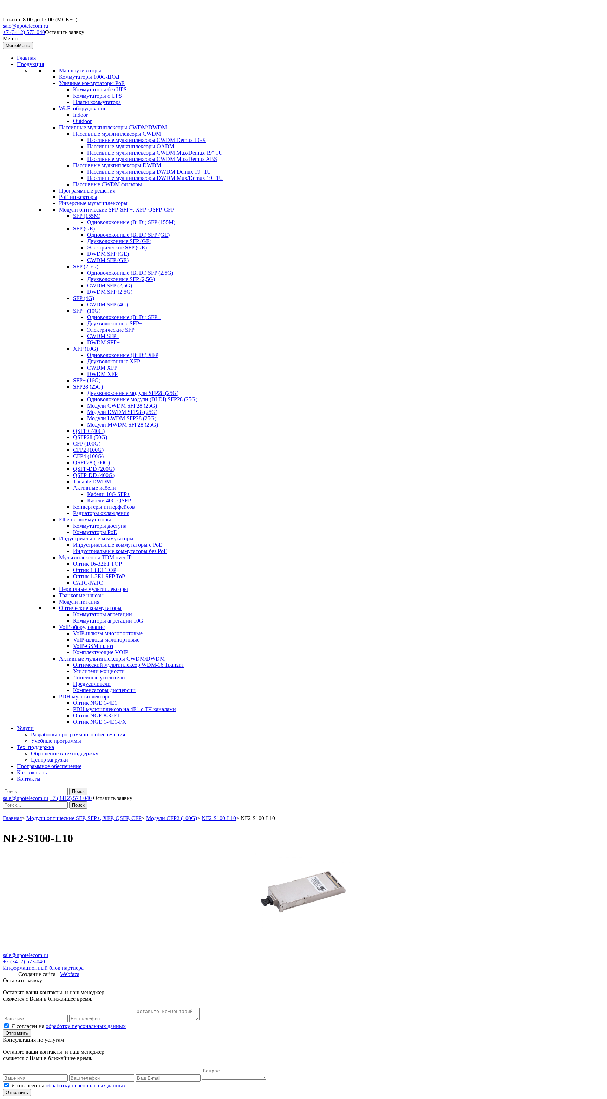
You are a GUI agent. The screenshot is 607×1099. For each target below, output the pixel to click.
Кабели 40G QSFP (109, 500)
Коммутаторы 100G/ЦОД (89, 77)
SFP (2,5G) (85, 266)
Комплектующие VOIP (100, 652)
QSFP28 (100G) (91, 463)
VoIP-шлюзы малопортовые (106, 640)
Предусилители (92, 684)
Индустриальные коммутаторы (96, 538)
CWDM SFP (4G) (107, 304)
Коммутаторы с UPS (97, 96)
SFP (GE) (84, 229)
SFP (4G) (83, 298)
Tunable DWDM (92, 482)
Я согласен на (68, 1026)
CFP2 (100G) (88, 450)
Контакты (28, 779)
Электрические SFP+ (112, 330)
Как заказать (32, 772)
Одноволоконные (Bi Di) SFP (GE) (128, 235)
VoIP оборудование (82, 627)
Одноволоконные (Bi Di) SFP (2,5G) (130, 273)
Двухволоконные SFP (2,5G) (121, 279)
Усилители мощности (99, 671)
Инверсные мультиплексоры (93, 203)
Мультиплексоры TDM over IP (95, 557)
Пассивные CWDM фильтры (107, 184)
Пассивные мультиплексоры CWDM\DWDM (113, 127)
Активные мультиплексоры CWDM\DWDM (112, 659)
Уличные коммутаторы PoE (92, 83)
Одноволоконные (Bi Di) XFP (122, 355)
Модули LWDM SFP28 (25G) (121, 418)
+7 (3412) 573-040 (24, 32)
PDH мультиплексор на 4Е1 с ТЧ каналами (124, 709)
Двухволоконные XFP (113, 361)
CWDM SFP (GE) (108, 260)
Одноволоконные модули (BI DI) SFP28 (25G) (142, 399)
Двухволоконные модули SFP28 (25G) (132, 393)
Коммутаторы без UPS (100, 89)
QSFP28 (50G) (90, 437)
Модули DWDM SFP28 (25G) (122, 412)
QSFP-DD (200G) (94, 469)
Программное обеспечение (49, 766)
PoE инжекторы (78, 197)
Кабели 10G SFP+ (108, 494)
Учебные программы (56, 741)
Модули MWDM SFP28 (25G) (122, 425)
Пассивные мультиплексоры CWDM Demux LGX (146, 140)
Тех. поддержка (35, 747)
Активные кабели (94, 488)
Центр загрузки (49, 760)
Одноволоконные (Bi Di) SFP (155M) (131, 222)
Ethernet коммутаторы (85, 519)
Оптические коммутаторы (90, 608)
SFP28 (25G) (88, 387)
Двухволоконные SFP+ (114, 323)
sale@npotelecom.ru (25, 26)
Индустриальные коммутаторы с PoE (117, 545)
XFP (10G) (85, 349)
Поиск (78, 791)
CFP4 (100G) (88, 456)
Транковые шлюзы (81, 595)
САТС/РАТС (88, 583)
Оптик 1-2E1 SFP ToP (99, 576)
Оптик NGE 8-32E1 (96, 715)
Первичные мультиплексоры (93, 589)
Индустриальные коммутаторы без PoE (120, 551)
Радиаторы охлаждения (101, 513)
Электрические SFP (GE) (117, 248)
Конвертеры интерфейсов (104, 507)
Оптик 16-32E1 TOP (97, 564)
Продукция (30, 64)
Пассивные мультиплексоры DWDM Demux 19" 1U (149, 172)
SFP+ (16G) (86, 380)
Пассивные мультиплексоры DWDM (117, 165)
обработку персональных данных (86, 1026)
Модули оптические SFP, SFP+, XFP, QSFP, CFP (116, 210)
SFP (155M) (86, 216)
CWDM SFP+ (103, 336)
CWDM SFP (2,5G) (109, 285)
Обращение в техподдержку (64, 753)
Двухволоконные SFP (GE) (119, 241)
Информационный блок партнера (43, 968)
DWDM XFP (102, 374)
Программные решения (87, 191)
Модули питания (79, 602)
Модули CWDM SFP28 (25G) (122, 406)
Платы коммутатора (97, 102)
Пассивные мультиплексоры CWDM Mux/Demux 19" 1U (155, 153)
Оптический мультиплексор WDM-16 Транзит (128, 665)
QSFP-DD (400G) (94, 475)
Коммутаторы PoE (95, 532)
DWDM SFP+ (103, 342)
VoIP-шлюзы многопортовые (108, 633)
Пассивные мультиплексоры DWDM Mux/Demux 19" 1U (155, 178)
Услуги (25, 728)
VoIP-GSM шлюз (93, 646)
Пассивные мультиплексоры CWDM (117, 134)
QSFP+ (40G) (89, 431)
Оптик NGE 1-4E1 (95, 703)
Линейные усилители (99, 678)
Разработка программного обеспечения (78, 734)
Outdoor (82, 121)
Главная (26, 58)
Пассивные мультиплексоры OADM (130, 146)
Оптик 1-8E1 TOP (94, 570)
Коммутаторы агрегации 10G (108, 621)
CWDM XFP (102, 368)
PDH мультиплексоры (85, 697)
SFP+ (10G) (86, 311)
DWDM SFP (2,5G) (109, 292)
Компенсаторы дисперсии (104, 690)
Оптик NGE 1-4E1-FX (99, 722)
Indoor (80, 115)
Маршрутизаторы (80, 70)
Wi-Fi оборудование (82, 108)
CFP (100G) (86, 444)
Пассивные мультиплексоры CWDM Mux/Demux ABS (152, 159)
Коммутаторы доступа (99, 526)
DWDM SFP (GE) (108, 254)
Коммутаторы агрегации (102, 614)
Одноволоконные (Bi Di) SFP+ (124, 317)
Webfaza (69, 974)
